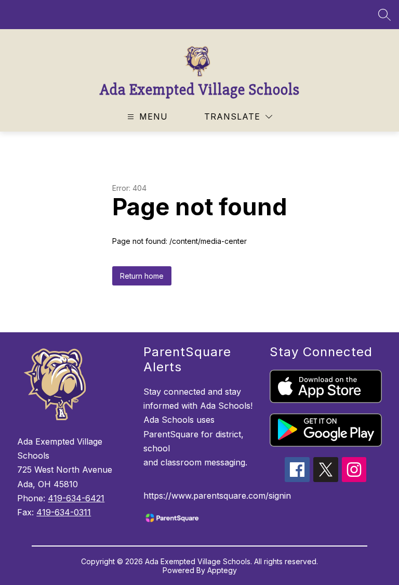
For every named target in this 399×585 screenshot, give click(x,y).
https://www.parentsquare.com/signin (217, 495)
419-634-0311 (63, 512)
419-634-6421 (76, 498)
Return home (142, 275)
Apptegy (222, 570)
